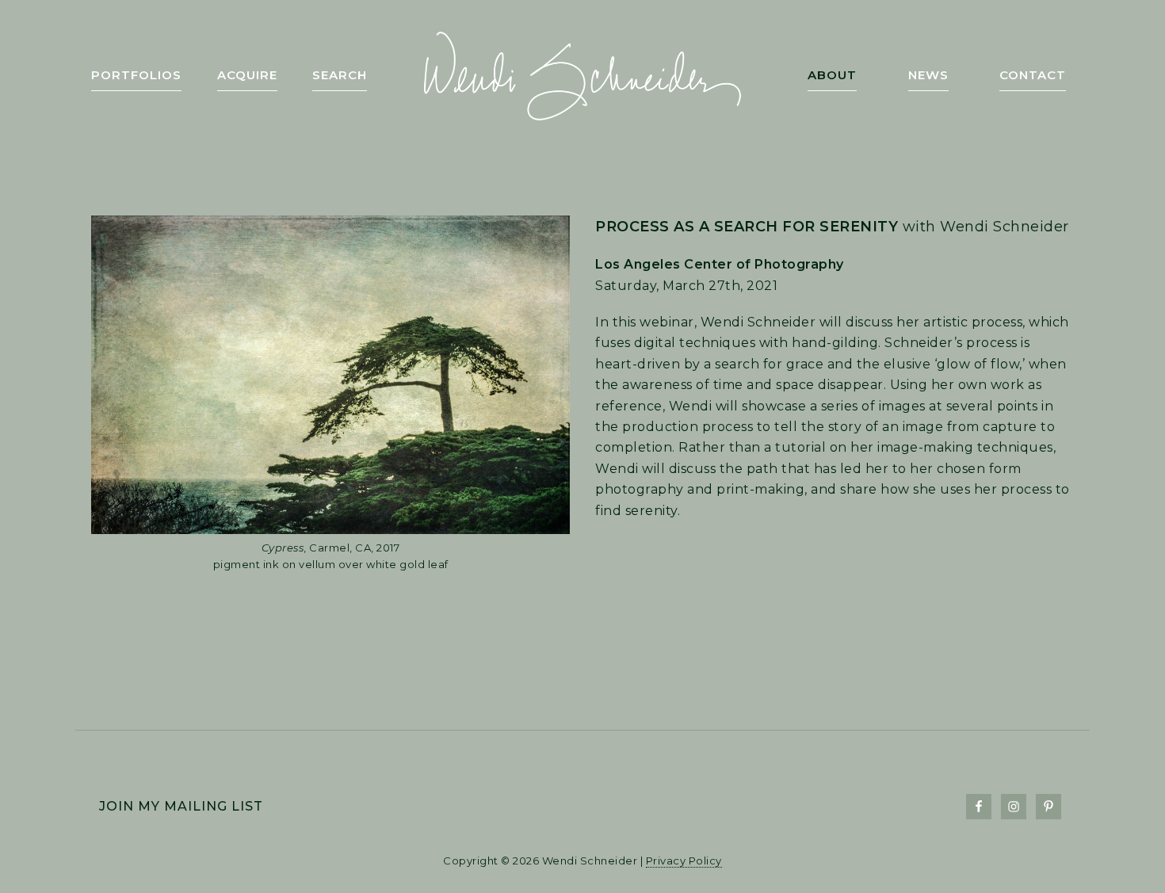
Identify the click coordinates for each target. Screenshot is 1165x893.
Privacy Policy (684, 860)
